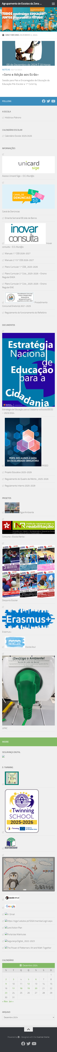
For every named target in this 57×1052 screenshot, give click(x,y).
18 (21, 988)
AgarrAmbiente (26, 512)
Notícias (6, 69)
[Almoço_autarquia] (27, 921)
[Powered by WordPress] (19, 1037)
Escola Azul (30, 647)
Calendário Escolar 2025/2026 (18, 136)
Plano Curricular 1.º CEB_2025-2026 (21, 267)
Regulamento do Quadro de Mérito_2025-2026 (26, 479)
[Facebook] (43, 101)
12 (28, 984)
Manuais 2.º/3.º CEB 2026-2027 (19, 260)
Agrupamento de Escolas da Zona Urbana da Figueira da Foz (22, 3)
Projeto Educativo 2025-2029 (18, 472)
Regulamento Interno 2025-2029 (20, 485)
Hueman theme (43, 1037)
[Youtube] (53, 101)
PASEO (44, 465)
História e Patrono (13, 117)
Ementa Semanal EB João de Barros (21, 218)
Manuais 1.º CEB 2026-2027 (17, 253)
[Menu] (53, 3)
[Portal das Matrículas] (14, 934)
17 (13, 988)
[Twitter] (48, 101)
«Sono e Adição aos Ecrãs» (20, 74)
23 (6, 993)
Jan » (11, 1001)
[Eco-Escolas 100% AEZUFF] (10, 848)
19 (28, 988)
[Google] (9, 907)
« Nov (5, 1001)
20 (36, 988)
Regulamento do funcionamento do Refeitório (26, 312)
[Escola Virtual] (10, 899)
